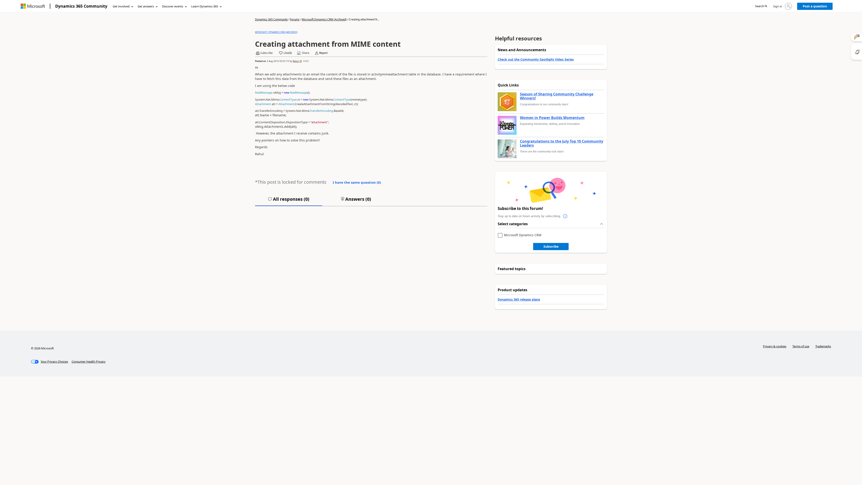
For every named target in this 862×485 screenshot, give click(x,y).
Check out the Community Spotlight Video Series (536, 59)
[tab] (288, 201)
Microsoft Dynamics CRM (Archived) (324, 19)
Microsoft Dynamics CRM (522, 235)
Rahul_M (297, 61)
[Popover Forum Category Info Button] (565, 216)
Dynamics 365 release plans (519, 299)
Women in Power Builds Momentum (552, 118)
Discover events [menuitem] (172, 6)
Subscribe (551, 246)
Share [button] (305, 53)
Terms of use (800, 346)
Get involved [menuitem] (121, 6)
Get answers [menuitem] (146, 6)
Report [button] (323, 53)
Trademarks (823, 346)
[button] (761, 6)
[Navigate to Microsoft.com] (33, 6)
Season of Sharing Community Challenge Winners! (556, 96)
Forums (294, 19)
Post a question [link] (815, 6)
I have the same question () (357, 182)
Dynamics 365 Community (81, 6)
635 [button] (307, 61)
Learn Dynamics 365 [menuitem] (204, 6)
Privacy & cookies (774, 346)
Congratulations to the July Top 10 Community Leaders (561, 143)
